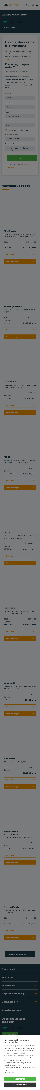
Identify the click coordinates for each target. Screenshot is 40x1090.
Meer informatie (9, 1073)
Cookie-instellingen (20, 1084)
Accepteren (20, 1079)
